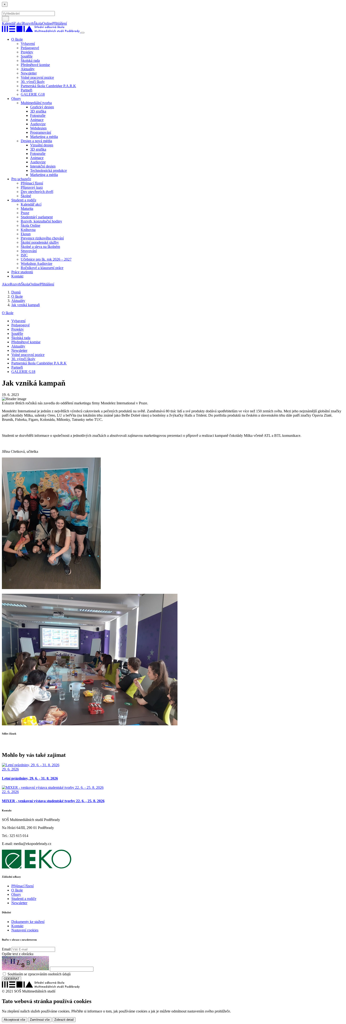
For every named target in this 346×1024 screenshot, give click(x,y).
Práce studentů (22, 272)
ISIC (24, 255)
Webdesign (38, 128)
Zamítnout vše (40, 1019)
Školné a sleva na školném (40, 247)
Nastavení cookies (24, 930)
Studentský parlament (37, 217)
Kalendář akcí (12, 23)
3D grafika (38, 111)
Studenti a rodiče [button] (23, 200)
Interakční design (43, 166)
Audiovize (38, 124)
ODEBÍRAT (11, 979)
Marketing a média (44, 137)
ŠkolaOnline (43, 23)
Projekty (27, 52)
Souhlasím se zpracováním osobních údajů (39, 974)
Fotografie (37, 115)
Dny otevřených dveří (37, 192)
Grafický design (42, 107)
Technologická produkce (48, 170)
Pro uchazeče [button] (21, 179)
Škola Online (30, 225)
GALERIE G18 (33, 94)
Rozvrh (28, 23)
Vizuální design (41, 145)
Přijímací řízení (32, 183)
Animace (37, 120)
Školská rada (30, 61)
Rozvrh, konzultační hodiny (41, 221)
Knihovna (28, 230)
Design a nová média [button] (36, 141)
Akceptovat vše (14, 1019)
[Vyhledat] (68, 23)
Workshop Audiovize (36, 264)
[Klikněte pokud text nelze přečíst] (25, 963)
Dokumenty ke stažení (27, 922)
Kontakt (17, 276)
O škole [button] (17, 39)
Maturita (27, 209)
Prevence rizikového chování (42, 238)
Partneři (26, 90)
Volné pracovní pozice (37, 77)
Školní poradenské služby (40, 242)
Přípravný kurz (32, 187)
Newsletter (29, 73)
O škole (7, 313)
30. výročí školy (33, 82)
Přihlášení (59, 23)
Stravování (29, 251)
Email (6, 949)
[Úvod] (41, 31)
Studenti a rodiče (23, 899)
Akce (6, 284)
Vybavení (28, 44)
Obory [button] (16, 99)
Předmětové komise (35, 65)
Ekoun (26, 234)
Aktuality (28, 69)
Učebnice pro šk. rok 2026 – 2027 (46, 259)
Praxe (25, 213)
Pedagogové (30, 48)
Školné (26, 196)
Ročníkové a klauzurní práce (42, 268)
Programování (40, 132)
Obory (16, 894)
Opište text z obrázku (17, 954)
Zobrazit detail (64, 1019)
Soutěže (26, 56)
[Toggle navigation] (82, 32)
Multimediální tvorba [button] (36, 103)
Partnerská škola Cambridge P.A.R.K (48, 86)
